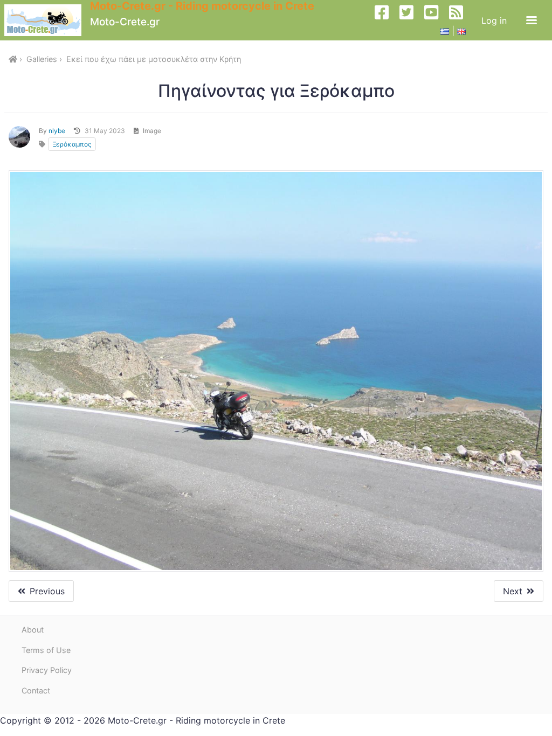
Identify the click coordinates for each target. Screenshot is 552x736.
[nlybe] (19, 137)
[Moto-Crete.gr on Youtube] (435, 20)
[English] (461, 30)
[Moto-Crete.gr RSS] (460, 20)
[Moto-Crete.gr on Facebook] (386, 20)
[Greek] (444, 30)
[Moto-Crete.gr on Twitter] (410, 20)
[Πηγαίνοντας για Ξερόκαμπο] (276, 371)
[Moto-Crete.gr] (47, 20)
